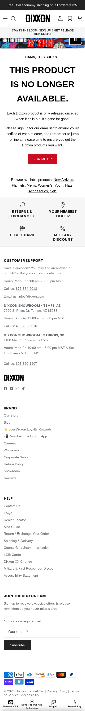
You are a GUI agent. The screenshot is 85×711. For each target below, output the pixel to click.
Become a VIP (10, 706)
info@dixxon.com (31, 296)
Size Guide (12, 527)
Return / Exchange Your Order (26, 533)
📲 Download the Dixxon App (25, 436)
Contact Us (12, 506)
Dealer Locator (15, 520)
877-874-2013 (26, 288)
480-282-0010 (26, 326)
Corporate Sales (16, 457)
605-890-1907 (26, 363)
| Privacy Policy (56, 691)
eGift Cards (12, 555)
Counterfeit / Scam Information (27, 547)
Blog (7, 422)
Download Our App (31, 706)
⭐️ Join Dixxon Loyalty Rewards (28, 429)
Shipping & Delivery (18, 541)
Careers (10, 443)
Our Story (11, 415)
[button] (15, 18)
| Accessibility (29, 695)
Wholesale (11, 450)
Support (53, 706)
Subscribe (17, 645)
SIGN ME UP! (42, 159)
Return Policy (14, 464)
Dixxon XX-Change (18, 561)
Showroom (12, 471)
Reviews (10, 478)
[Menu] (5, 18)
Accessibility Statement (21, 575)
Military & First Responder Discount (30, 568)
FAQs (14, 273)
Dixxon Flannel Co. (30, 691)
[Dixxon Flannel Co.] (37, 18)
